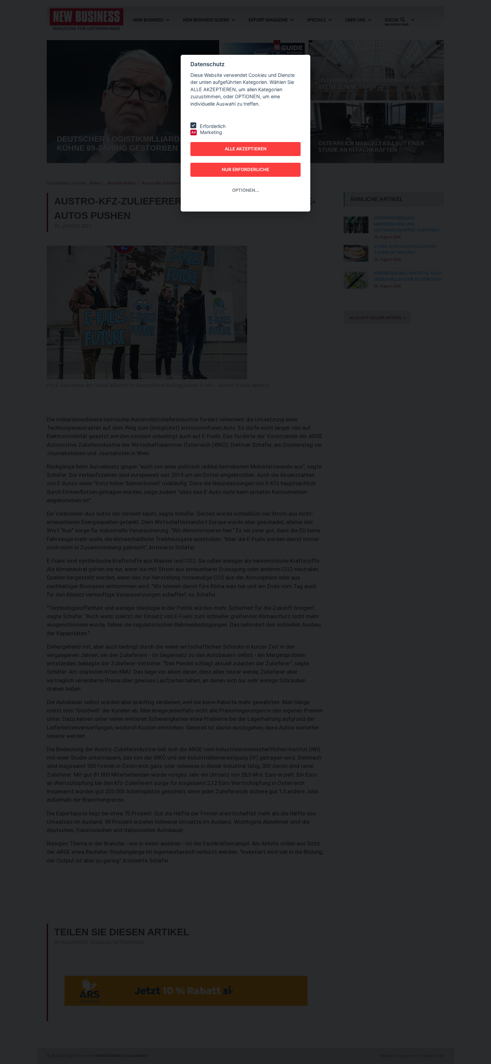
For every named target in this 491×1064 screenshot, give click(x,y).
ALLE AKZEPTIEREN (246, 148)
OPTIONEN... (245, 190)
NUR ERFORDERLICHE (245, 169)
